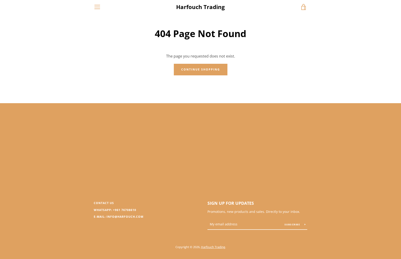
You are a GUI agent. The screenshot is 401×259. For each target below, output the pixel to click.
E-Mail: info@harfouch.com (118, 217)
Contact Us (104, 203)
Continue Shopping (200, 69)
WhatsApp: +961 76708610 (115, 210)
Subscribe (293, 224)
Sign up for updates (230, 203)
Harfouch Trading (200, 7)
